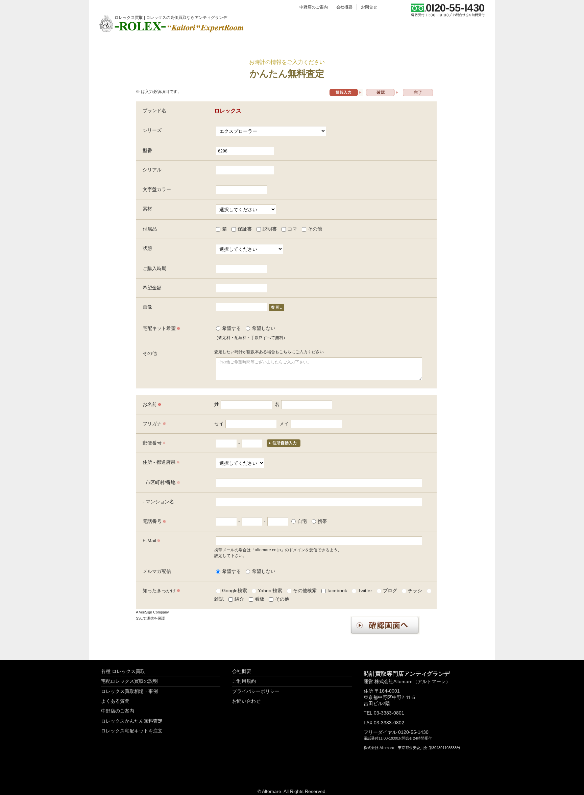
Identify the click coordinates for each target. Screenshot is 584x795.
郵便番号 (152, 442)
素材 (147, 208)
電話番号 (152, 521)
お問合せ (369, 7)
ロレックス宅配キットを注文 (132, 730)
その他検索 (305, 590)
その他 (315, 229)
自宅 (302, 521)
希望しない (263, 328)
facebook (337, 590)
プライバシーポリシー (255, 691)
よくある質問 (115, 701)
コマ (292, 229)
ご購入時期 (154, 268)
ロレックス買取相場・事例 (129, 691)
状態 (147, 248)
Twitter (365, 590)
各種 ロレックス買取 (123, 671)
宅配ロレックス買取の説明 (129, 681)
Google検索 (234, 590)
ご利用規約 (244, 681)
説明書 (270, 229)
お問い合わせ (246, 701)
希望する (231, 328)
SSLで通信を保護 (150, 618)
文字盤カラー (157, 189)
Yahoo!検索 (270, 590)
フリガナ (152, 423)
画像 (147, 307)
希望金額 (152, 287)
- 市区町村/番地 (159, 482)
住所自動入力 (283, 443)
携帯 (322, 521)
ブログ (390, 590)
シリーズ (152, 130)
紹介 (239, 599)
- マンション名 (158, 501)
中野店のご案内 (313, 7)
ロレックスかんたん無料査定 (132, 721)
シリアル (152, 169)
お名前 (150, 404)
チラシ (415, 590)
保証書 (245, 229)
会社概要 (344, 7)
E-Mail (149, 540)
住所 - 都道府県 (159, 462)
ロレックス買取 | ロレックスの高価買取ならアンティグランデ (171, 17)
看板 (259, 599)
